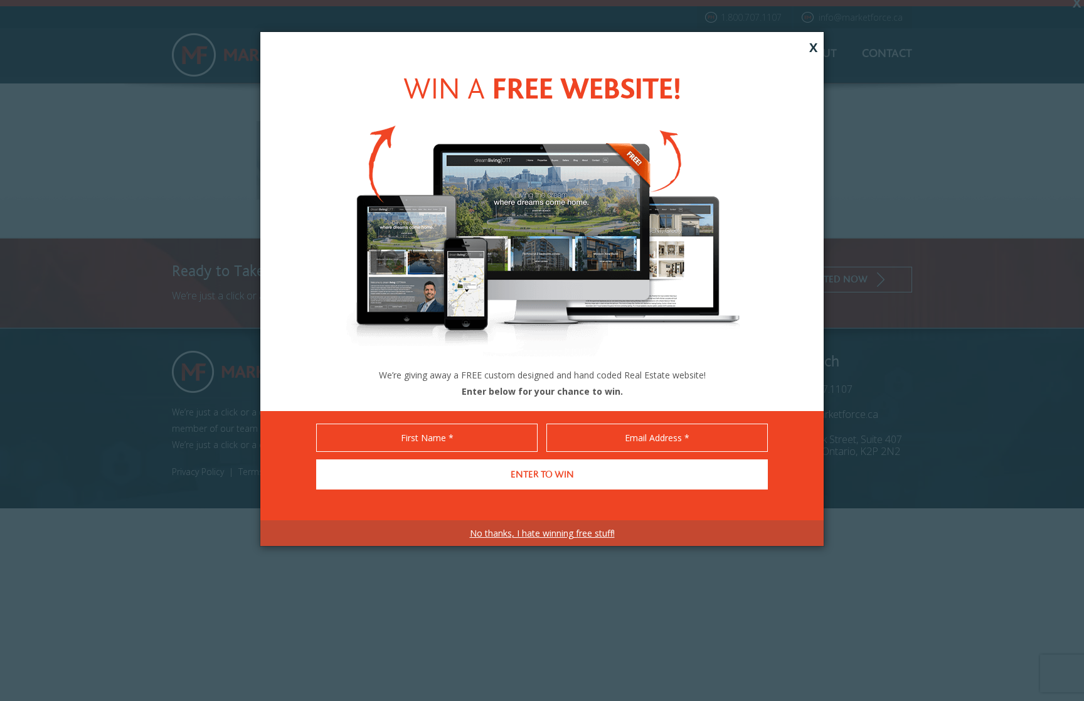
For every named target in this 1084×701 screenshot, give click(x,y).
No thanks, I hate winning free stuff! (542, 533)
